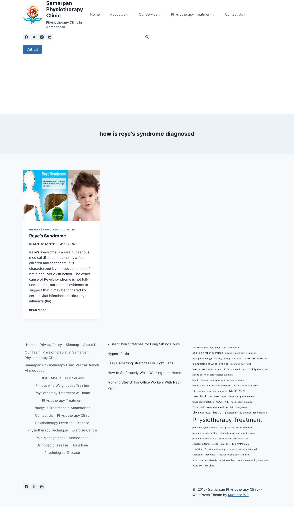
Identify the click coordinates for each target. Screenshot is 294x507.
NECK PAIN (222, 401)
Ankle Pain (233, 347)
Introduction (198, 391)
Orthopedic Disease (52, 445)
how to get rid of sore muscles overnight (212, 375)
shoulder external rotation (205, 444)
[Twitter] (34, 37)
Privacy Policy (51, 345)
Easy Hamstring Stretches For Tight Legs (140, 363)
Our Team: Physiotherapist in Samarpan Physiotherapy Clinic (57, 355)
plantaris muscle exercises (238, 427)
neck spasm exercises (242, 402)
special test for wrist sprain (244, 449)
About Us (90, 345)
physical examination (207, 412)
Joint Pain (80, 445)
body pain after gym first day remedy (211, 358)
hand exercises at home (206, 369)
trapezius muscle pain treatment (233, 454)
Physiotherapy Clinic (73, 415)
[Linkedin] (49, 37)
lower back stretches (203, 402)
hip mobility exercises (255, 369)
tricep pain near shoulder (205, 460)
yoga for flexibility (203, 465)
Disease (34, 229)
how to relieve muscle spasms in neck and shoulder (218, 380)
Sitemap (72, 345)
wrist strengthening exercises (252, 460)
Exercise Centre (84, 430)
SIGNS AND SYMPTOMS (234, 443)
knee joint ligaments (217, 391)
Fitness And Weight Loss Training (62, 385)
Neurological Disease (59, 229)
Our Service (74, 378)
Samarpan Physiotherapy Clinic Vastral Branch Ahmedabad (62, 368)
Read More (40, 310)
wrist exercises (227, 460)
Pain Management (50, 438)
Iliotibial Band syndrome (245, 385)
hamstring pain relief (240, 364)
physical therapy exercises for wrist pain (246, 412)
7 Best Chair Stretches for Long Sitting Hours (144, 344)
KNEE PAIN (237, 391)
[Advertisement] (147, 84)
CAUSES (236, 358)
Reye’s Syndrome (47, 235)
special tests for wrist (203, 454)
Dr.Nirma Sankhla (44, 243)
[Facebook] (26, 37)
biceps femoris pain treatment (240, 353)
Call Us (32, 49)
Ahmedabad (79, 438)
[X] (34, 486)
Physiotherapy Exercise (53, 423)
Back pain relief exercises (207, 352)
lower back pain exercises (209, 396)
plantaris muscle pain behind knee (237, 433)
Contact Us (44, 415)
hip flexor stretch (231, 369)
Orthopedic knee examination (210, 407)
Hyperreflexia (118, 354)
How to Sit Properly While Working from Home (144, 373)
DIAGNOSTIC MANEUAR (255, 358)
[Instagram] (41, 37)
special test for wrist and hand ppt (210, 449)
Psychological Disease (62, 453)
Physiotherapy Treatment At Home (62, 393)
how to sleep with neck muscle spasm (211, 385)
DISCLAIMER (51, 378)
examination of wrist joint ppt (210, 363)
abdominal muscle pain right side (209, 347)
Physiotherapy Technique (47, 430)
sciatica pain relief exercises (233, 438)
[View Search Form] (147, 37)
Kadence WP (238, 495)
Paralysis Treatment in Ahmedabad (62, 408)
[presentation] (61, 195)
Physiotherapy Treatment (62, 400)
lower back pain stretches (241, 396)
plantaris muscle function (205, 433)
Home (95, 14)
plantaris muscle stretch (204, 438)
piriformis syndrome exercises (207, 427)
